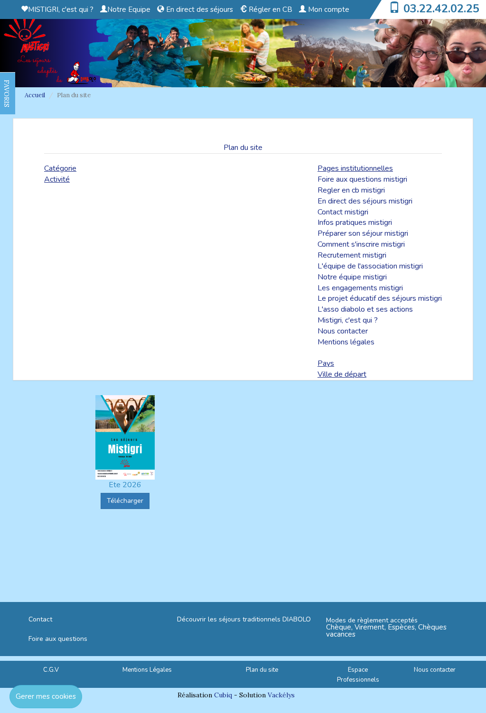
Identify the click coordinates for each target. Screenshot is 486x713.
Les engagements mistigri (360, 288)
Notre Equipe (128, 9)
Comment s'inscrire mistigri (361, 244)
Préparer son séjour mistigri (363, 233)
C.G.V (51, 670)
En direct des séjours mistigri (365, 201)
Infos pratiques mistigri (355, 222)
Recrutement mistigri (352, 255)
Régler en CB (269, 9)
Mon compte (327, 9)
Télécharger (125, 500)
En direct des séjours (198, 9)
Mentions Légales (147, 670)
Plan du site (262, 670)
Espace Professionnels (358, 675)
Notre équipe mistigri (352, 277)
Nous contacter (343, 331)
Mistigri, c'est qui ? (348, 320)
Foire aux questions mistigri (362, 179)
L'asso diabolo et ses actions (365, 309)
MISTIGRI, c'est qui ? (60, 9)
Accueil (35, 95)
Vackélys (281, 695)
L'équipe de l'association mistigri (370, 266)
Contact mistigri (343, 212)
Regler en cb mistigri (351, 190)
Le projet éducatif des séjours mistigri (380, 298)
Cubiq (223, 695)
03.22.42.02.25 (441, 8)
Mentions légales (346, 342)
